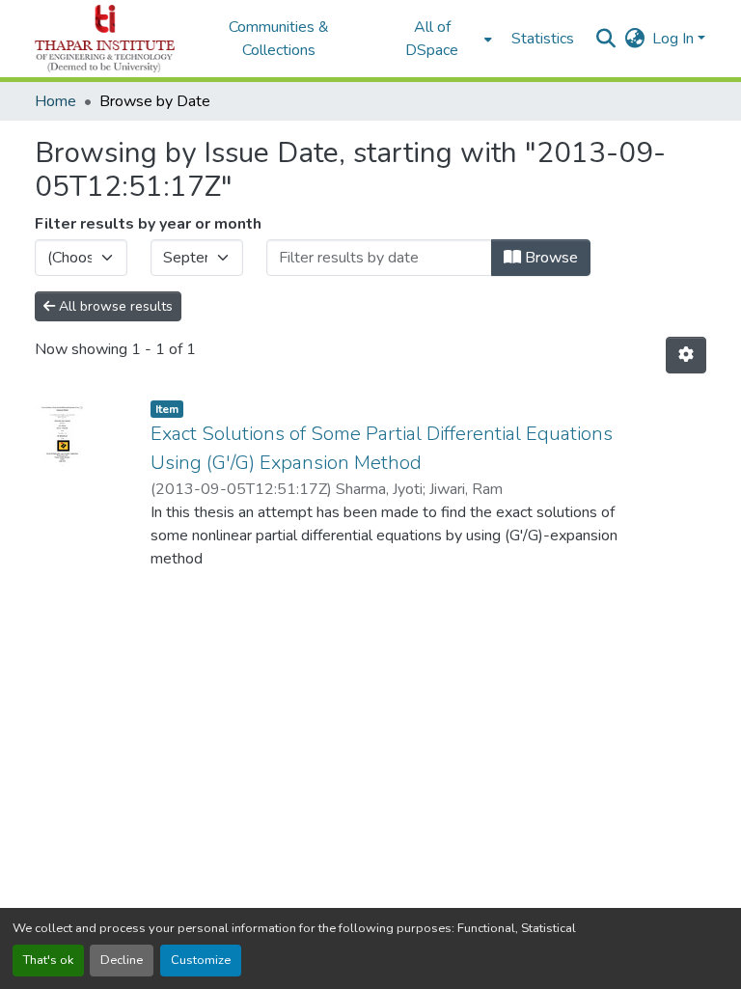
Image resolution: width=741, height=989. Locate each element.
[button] (105, 38)
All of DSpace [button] (431, 38)
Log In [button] (675, 38)
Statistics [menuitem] (542, 38)
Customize (201, 960)
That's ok (48, 960)
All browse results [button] (114, 306)
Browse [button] (549, 257)
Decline (121, 960)
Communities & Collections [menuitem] (279, 38)
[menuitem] (438, 38)
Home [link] (55, 101)
